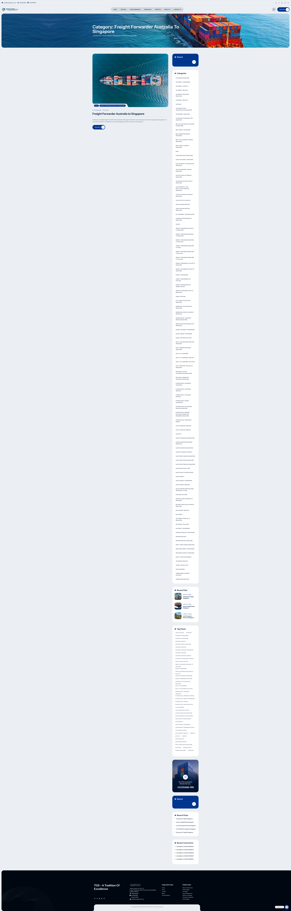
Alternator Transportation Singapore (184, 119)
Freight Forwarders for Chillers (183, 279)
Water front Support (187, 895)
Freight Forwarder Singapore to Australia (185, 240)
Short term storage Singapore (185, 544)
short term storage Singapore (183, 744)
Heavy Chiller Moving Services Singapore (185, 342)
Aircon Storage (179, 632)
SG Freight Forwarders (183, 528)
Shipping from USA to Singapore (185, 532)
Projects (158, 9)
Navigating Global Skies (183, 468)
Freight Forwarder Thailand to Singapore (185, 264)
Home (115, 9)
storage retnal (187, 747)
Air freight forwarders (183, 82)
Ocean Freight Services (183, 484)
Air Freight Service (180, 641)
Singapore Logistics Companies (185, 553)
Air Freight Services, (182, 100)
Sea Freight (179, 514)
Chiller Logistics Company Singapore (184, 176)
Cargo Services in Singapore (184, 155)
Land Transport (179, 707)
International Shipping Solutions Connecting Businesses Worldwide (183, 414)
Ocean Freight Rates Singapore (189, 607)
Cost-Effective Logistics (183, 200)
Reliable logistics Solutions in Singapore (185, 505)
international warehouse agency (183, 420)
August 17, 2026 (187, 604)
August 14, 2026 (187, 614)
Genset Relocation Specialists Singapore (185, 324)
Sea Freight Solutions (182, 524)
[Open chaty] (287, 907)
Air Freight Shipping (180, 652)
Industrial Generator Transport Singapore (182, 378)
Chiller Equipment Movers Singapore (183, 170)
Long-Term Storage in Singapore (185, 464)
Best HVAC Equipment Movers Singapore (184, 140)
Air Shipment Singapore (183, 114)
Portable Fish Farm (181, 494)
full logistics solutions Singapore (183, 301)
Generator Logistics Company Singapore (185, 313)
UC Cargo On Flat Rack (187, 897)
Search (180, 57)
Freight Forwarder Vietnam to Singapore (185, 269)
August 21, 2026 (187, 594)
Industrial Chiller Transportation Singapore (184, 372)
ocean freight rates (181, 730)
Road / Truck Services (187, 887)
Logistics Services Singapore (184, 448)
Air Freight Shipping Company (183, 655)
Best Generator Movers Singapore (183, 134)
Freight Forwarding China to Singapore (184, 291)
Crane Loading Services (183, 204)
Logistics (178, 434)
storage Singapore (180, 750)
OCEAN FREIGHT (189, 846)
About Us (167, 9)
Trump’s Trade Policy (182, 565)
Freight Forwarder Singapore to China (185, 246)
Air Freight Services (182, 90)
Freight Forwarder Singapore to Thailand (185, 258)
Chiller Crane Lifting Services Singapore (185, 164)
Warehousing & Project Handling (183, 574)
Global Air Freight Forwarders (185, 329)
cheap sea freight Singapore (184, 159)
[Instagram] (285, 3)
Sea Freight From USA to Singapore (183, 519)
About (163, 889)
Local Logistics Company (183, 429)
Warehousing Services (182, 579)
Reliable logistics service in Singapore (184, 499)
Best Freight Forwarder (183, 129)
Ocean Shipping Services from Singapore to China (185, 489)
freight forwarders (181, 668)
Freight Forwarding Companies (183, 675)
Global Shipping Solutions (183, 337)
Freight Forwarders (182, 275)
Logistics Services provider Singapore (184, 443)
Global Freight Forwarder (184, 333)
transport (191, 750)
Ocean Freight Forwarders (184, 480)
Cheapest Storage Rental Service (184, 658)
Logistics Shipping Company (184, 452)
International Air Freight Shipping (183, 395)
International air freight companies (183, 384)
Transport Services (182, 561)
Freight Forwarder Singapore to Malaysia (185, 252)
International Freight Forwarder (182, 401)
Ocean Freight (180, 476)
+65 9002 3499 (134, 897)
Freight (178, 224)
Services (123, 9)
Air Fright (179, 104)
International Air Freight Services (183, 389)
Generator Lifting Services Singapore (184, 307)
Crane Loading (185, 899)
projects (192, 733)
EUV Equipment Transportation (185, 214)
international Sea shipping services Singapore (184, 407)
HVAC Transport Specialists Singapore (184, 366)
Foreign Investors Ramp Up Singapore (184, 219)
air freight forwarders (181, 635)
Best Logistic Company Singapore (182, 146)
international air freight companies (182, 692)
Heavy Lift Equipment (182, 353)
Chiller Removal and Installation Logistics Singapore (182, 188)
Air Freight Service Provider (183, 644)
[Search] (274, 9)
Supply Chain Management (184, 557)
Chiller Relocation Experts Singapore (184, 182)
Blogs (163, 893)
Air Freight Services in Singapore (182, 95)
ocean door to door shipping (184, 472)
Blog (96, 105)
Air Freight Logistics (182, 86)
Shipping (184, 736)
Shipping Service (179, 738)
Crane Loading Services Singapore (183, 209)
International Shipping (181, 701)
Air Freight (189, 632)
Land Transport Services (183, 425)
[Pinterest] (288, 3)
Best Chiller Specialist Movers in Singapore (185, 124)
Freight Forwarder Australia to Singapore (113, 105)
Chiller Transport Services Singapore (184, 195)
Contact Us (177, 9)
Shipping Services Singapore (184, 540)
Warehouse (147, 9)
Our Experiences (135, 9)
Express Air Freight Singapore (184, 832)
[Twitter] (279, 3)
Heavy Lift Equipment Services (185, 357)
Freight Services (181, 296)
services (177, 736)
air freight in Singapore (181, 638)
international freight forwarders (185, 698)
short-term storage (180, 741)
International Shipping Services (184, 704)
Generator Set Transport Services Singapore (183, 318)
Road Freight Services (182, 510)
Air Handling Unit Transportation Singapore (184, 109)
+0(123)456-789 (185, 787)
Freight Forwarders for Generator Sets (183, 285)
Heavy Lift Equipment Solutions (185, 361)
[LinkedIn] (282, 3)
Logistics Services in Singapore (185, 438)
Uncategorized (180, 569)
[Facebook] (276, 3)
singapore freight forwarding (185, 548)
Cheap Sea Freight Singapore (188, 597)
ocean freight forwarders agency (185, 727)
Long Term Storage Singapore (185, 460)
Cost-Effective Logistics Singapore (186, 829)
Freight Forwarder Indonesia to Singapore (185, 235)
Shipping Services (181, 536)
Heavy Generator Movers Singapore (183, 348)
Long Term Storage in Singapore (185, 456)
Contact (164, 891)
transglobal (97, 110)
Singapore (178, 747)
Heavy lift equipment (187, 893)
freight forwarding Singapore (183, 678)
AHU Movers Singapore (182, 78)
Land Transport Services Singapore (188, 616)
